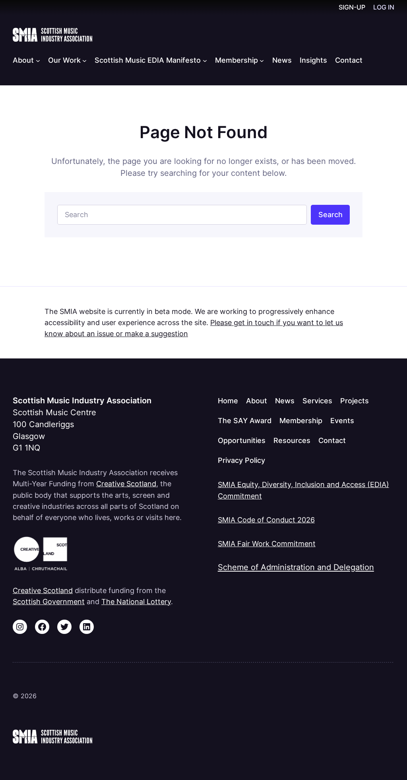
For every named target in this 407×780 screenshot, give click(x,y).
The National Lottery (136, 601)
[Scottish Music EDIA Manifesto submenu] (205, 60)
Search (330, 214)
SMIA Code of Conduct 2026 (266, 519)
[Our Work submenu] (84, 60)
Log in (383, 7)
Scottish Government (49, 601)
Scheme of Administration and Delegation (296, 567)
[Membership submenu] (262, 60)
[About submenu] (38, 60)
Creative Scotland (126, 483)
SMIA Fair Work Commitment (267, 543)
